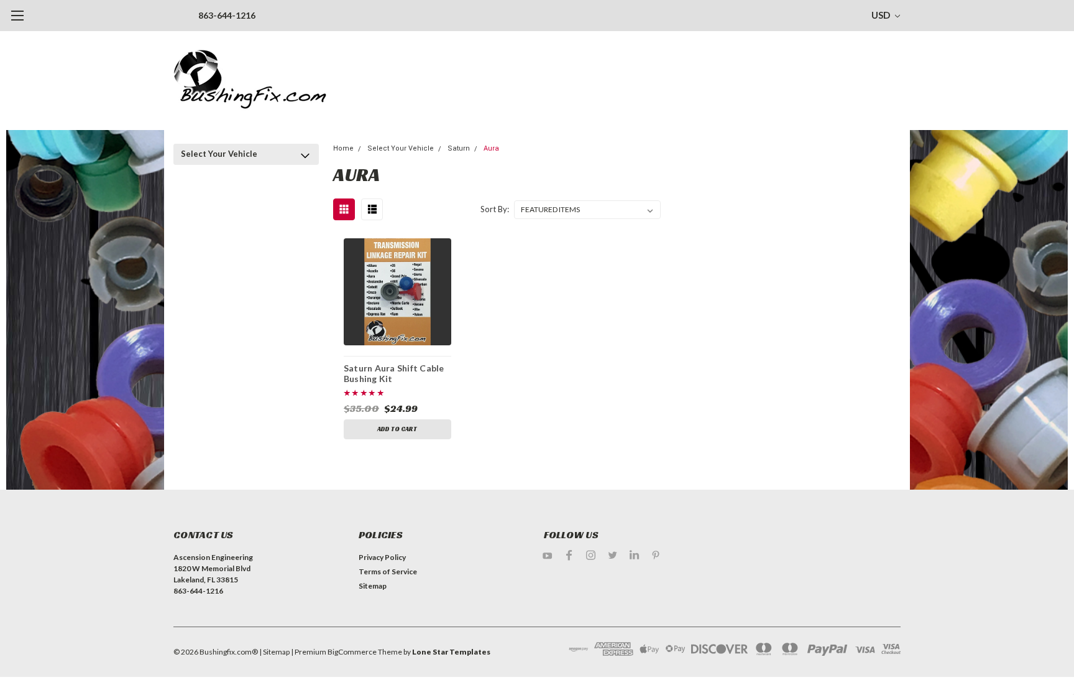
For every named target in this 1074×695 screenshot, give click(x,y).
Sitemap (373, 585)
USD (881, 15)
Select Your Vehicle (219, 154)
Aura (491, 148)
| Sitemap (274, 651)
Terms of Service (388, 571)
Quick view (397, 291)
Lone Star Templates (451, 651)
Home (343, 148)
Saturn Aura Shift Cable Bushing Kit (394, 374)
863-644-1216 (226, 15)
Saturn (459, 148)
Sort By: (494, 209)
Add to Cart (397, 429)
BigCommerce (352, 651)
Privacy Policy (382, 557)
